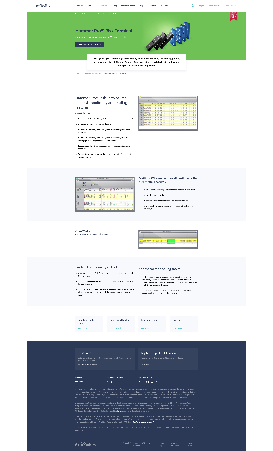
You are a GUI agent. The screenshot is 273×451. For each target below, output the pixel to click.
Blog (141, 6)
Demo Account (214, 6)
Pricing (114, 6)
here (119, 411)
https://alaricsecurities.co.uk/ (143, 422)
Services (91, 6)
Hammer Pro (96, 14)
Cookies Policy (160, 444)
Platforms (103, 6)
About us (79, 6)
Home (77, 14)
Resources (152, 6)
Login (201, 6)
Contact (164, 6)
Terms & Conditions (174, 444)
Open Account (230, 6)
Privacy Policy (190, 444)
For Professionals (128, 6)
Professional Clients (115, 378)
